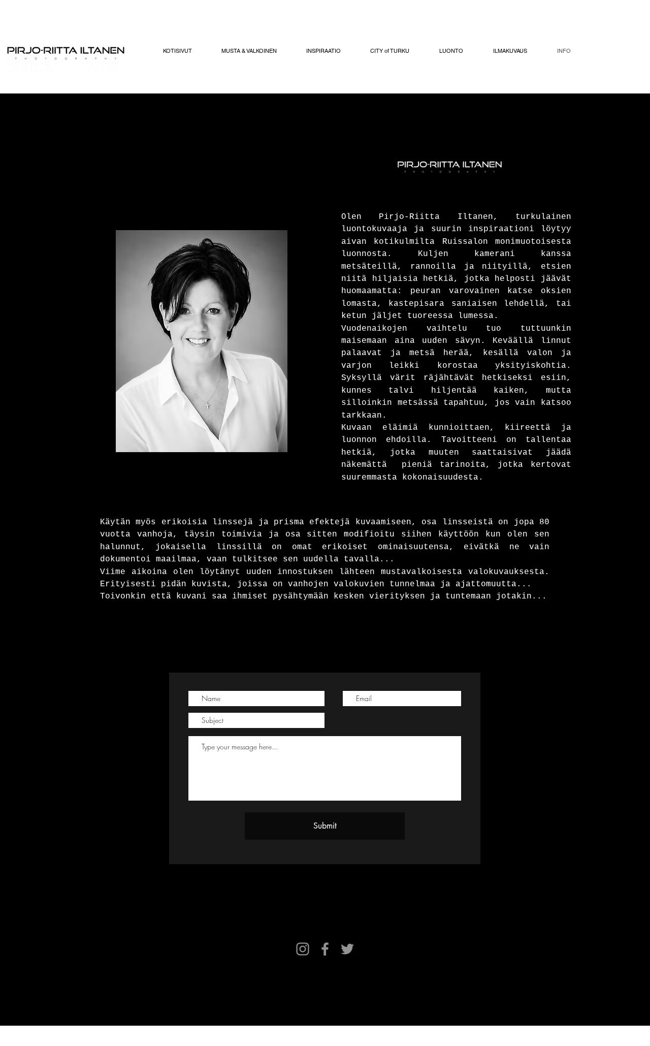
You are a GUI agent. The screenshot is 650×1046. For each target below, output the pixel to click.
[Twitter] (347, 949)
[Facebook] (325, 949)
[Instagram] (302, 949)
